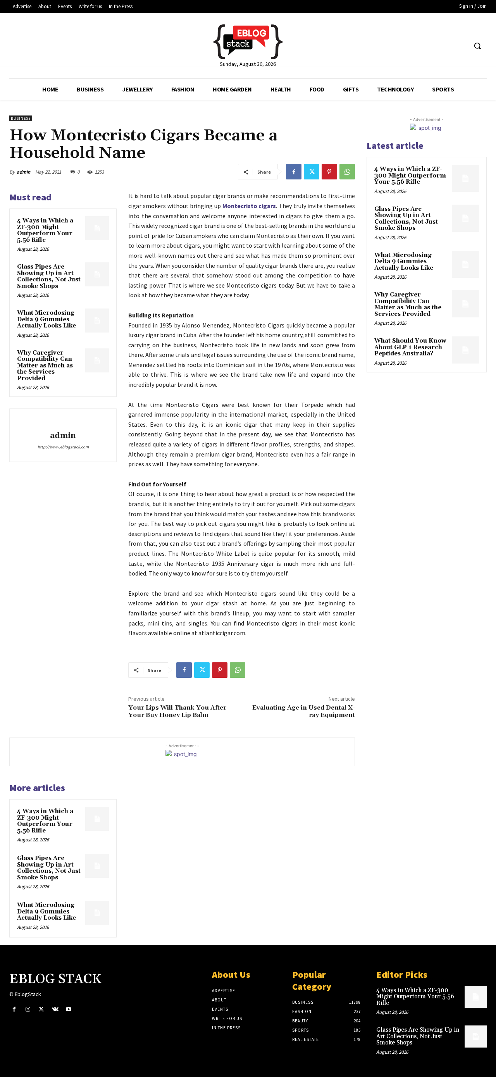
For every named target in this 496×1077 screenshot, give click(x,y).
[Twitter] (311, 171)
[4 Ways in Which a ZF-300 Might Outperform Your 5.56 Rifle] (97, 228)
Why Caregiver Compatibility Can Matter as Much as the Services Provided (45, 365)
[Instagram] (28, 1009)
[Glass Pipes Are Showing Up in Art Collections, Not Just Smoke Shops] (97, 274)
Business (21, 118)
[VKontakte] (55, 1009)
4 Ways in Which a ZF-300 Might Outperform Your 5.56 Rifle (45, 230)
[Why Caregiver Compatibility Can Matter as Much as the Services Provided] (97, 360)
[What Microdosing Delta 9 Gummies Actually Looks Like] (97, 320)
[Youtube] (69, 1009)
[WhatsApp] (347, 171)
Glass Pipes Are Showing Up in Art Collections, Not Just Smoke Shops (49, 276)
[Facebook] (293, 171)
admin (23, 172)
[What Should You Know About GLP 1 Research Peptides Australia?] (465, 350)
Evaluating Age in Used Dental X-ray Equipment (303, 711)
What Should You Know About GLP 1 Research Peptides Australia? (410, 347)
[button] (477, 45)
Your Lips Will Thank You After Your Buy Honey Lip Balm (177, 711)
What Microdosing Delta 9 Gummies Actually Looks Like (46, 319)
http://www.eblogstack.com (63, 447)
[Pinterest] (329, 171)
